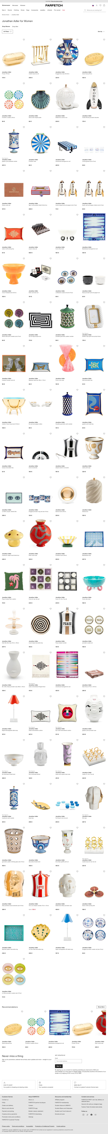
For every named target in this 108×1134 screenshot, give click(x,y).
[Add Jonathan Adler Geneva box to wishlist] (104, 477)
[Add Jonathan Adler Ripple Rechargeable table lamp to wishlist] (24, 696)
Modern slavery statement (36, 1111)
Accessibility (29, 1126)
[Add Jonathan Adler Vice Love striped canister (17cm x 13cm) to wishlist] (50, 871)
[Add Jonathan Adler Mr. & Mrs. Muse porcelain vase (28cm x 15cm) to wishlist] (24, 652)
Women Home (5, 14)
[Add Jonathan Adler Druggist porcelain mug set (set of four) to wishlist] (50, 477)
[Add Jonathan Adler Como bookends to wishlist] (50, 434)
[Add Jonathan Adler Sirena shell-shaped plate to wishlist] (50, 83)
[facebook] (91, 1115)
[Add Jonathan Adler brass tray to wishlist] (50, 784)
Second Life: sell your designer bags (92, 1104)
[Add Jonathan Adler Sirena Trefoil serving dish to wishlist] (104, 871)
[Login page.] (97, 5)
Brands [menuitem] (10, 10)
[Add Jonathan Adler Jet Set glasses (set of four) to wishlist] (104, 127)
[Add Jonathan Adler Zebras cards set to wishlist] (24, 171)
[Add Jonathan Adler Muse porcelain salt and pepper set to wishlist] (104, 258)
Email (56, 1058)
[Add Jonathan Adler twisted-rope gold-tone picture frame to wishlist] (104, 302)
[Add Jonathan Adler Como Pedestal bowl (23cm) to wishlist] (24, 258)
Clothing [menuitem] (16, 10)
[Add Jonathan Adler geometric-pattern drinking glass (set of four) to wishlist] (24, 828)
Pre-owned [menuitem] (57, 10)
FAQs (40, 1085)
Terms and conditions (18, 1126)
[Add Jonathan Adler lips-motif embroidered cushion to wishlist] (77, 696)
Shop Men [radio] (15, 27)
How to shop (7, 1085)
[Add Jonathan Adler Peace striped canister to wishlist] (77, 609)
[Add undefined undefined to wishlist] (22, 1011)
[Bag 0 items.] (104, 5)
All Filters (6, 31)
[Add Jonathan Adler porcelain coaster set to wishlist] (104, 609)
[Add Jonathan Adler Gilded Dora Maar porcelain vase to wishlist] (77, 871)
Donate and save (60, 1114)
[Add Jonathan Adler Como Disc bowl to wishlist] (77, 215)
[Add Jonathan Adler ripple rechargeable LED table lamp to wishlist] (77, 915)
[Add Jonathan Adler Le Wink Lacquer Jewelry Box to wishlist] (24, 477)
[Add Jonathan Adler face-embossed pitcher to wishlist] (50, 740)
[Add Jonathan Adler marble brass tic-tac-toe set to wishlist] (104, 828)
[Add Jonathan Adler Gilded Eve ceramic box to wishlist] (77, 83)
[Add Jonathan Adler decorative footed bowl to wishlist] (50, 828)
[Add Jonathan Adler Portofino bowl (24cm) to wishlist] (77, 521)
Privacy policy (6, 1126)
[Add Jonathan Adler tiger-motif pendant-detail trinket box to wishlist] (50, 171)
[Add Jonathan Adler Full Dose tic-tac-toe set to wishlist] (77, 784)
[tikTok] (87, 1115)
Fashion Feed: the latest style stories (92, 1107)
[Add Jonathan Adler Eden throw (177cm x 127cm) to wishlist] (104, 652)
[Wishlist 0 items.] (100, 5)
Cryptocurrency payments (9, 1114)
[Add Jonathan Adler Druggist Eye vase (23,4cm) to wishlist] (77, 40)
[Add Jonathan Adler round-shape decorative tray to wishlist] (50, 609)
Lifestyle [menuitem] (49, 10)
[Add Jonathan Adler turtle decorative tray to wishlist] (104, 346)
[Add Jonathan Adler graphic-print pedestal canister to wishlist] (24, 127)
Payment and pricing (8, 1111)
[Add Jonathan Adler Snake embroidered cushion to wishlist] (50, 696)
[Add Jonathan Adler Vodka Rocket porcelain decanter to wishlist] (104, 83)
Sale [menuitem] (63, 10)
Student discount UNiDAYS (62, 1105)
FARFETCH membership (62, 1102)
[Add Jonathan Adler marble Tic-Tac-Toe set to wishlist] (104, 740)
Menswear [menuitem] (15, 5)
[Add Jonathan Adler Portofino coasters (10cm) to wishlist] (24, 83)
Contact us (5, 1099)
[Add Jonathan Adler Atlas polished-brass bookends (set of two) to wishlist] (24, 871)
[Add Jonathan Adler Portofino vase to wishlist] (50, 127)
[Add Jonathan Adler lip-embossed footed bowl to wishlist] (24, 740)
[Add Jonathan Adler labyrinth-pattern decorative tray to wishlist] (24, 915)
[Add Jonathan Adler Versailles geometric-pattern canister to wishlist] (77, 302)
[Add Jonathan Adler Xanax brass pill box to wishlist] (104, 40)
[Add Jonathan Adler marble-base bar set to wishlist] (50, 40)
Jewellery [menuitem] (42, 10)
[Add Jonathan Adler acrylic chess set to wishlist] (50, 215)
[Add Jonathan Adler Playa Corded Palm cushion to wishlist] (24, 565)
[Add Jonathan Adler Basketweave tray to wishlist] (104, 521)
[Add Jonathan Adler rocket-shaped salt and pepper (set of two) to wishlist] (77, 171)
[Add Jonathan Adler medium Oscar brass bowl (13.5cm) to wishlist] (24, 390)
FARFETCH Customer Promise (10, 1119)
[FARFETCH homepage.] (54, 5)
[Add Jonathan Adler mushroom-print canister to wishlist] (24, 784)
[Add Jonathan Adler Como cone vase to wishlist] (77, 346)
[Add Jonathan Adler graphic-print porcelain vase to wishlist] (104, 696)
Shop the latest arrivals (56, 1)
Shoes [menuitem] (22, 10)
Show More (101, 1007)
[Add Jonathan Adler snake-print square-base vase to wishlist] (77, 740)
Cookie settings (60, 1126)
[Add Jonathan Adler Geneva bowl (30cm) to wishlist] (77, 477)
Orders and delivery (7, 1105)
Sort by (100, 31)
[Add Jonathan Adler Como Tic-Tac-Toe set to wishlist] (77, 565)
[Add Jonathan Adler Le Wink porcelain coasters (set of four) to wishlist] (24, 959)
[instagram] (83, 1115)
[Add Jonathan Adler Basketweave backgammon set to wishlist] (104, 215)
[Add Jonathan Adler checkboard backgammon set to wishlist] (77, 127)
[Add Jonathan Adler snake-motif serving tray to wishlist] (24, 215)
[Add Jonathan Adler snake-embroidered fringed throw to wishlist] (50, 652)
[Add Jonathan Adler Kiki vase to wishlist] (104, 784)
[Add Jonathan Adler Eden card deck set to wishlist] (50, 258)
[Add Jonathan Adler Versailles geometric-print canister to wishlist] (77, 390)
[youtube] (95, 1115)
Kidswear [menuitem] (22, 5)
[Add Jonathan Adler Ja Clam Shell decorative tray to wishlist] (50, 915)
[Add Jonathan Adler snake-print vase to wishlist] (104, 434)
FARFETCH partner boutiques (37, 1102)
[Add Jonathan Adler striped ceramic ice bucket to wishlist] (77, 434)
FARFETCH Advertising (35, 1114)
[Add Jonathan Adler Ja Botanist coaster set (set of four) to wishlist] (77, 258)
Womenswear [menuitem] (6, 5)
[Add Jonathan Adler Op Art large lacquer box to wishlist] (50, 302)
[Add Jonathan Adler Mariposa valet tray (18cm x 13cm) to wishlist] (50, 346)
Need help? (78, 1085)
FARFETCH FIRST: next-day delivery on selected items (93, 1100)
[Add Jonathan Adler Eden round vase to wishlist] (50, 521)
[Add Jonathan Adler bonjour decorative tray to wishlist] (24, 434)
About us (31, 1099)
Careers (31, 1105)
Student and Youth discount (63, 1111)
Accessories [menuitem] (34, 10)
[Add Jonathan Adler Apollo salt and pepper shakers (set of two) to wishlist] (104, 171)
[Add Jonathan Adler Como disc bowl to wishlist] (104, 565)
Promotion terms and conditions (11, 1116)
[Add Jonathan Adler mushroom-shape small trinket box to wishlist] (24, 521)
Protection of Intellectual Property (44, 1126)
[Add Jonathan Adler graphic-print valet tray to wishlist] (104, 390)
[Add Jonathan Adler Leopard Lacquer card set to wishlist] (24, 346)
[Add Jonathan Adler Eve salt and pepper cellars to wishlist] (50, 390)
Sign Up (58, 1066)
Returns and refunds (8, 1108)
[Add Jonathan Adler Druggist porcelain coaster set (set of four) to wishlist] (104, 915)
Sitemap (31, 1116)
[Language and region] (93, 5)
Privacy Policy (78, 1071)
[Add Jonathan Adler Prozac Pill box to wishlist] (24, 40)
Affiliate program (59, 1099)
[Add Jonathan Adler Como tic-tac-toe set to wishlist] (50, 565)
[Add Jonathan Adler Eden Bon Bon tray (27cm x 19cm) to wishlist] (24, 609)
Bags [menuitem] (27, 10)
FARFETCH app (33, 1108)
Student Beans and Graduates (63, 1108)
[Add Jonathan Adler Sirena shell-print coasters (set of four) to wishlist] (24, 302)
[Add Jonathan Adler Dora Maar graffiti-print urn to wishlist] (77, 828)
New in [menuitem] (4, 10)
